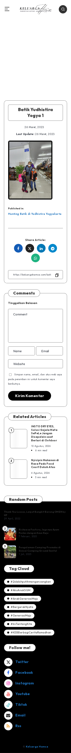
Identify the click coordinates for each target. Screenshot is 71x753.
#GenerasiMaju (21, 615)
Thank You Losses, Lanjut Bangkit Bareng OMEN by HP (34, 513)
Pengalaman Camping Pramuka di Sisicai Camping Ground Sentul (40, 549)
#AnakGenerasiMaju (24, 598)
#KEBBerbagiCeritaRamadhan (31, 632)
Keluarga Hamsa (37, 746)
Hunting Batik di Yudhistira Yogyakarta (34, 214)
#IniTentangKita (21, 624)
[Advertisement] (35, 56)
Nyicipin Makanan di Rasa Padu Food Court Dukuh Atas (45, 464)
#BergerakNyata (22, 607)
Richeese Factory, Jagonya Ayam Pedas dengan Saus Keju (39, 531)
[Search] (63, 9)
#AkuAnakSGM (21, 590)
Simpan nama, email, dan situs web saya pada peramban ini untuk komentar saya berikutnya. (35, 379)
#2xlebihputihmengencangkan (31, 581)
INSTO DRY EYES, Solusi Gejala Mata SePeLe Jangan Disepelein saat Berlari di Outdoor (44, 433)
